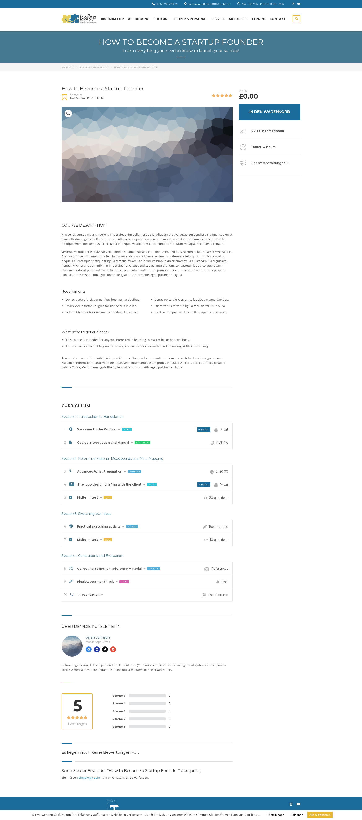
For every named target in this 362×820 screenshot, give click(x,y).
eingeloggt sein (90, 778)
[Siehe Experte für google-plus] (113, 649)
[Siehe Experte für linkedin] (97, 649)
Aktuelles (238, 19)
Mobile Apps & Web (98, 642)
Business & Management (94, 67)
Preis (243, 91)
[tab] (147, 429)
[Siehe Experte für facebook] (89, 649)
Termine (259, 19)
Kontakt (278, 19)
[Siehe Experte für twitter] (105, 649)
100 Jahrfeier (112, 19)
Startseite (68, 67)
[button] (68, 113)
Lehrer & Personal (190, 19)
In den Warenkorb (269, 112)
